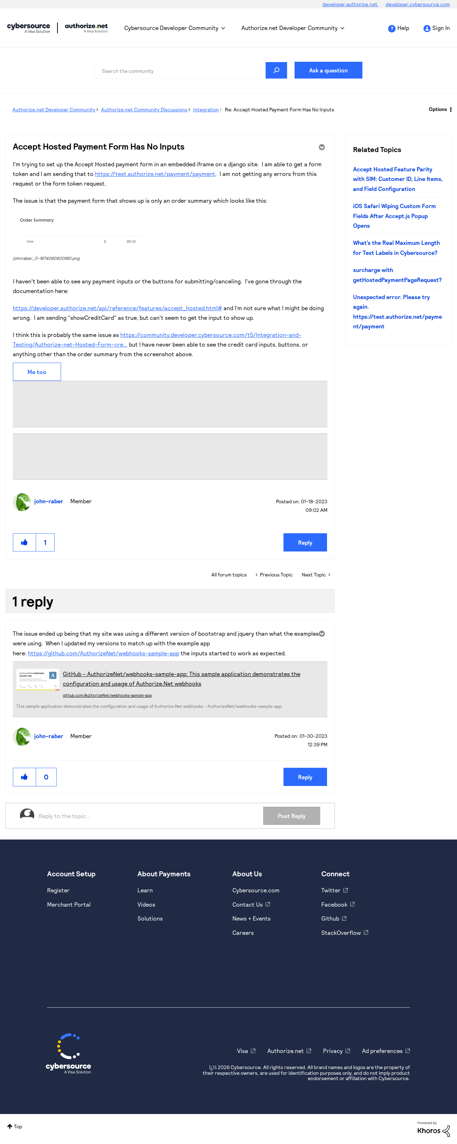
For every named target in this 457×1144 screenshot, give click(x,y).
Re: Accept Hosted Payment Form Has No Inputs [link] (279, 109)
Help (403, 27)
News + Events (251, 918)
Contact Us (247, 904)
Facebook (334, 904)
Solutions (150, 918)
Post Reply (292, 815)
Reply (305, 542)
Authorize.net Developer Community (289, 27)
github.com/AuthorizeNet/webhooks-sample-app (107, 695)
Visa (242, 1050)
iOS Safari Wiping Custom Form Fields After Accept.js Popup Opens (394, 215)
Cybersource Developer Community (28, 28)
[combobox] (191, 70)
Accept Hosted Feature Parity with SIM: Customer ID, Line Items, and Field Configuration (398, 179)
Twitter (331, 890)
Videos (146, 904)
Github (330, 918)
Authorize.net (285, 1050)
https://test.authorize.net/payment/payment (155, 173)
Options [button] (438, 109)
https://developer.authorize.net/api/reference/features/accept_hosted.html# (117, 307)
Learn (145, 890)
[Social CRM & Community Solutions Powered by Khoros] (434, 1128)
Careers (243, 932)
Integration (206, 109)
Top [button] (18, 1126)
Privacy (333, 1050)
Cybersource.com (256, 890)
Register (58, 890)
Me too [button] (36, 371)
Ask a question (328, 70)
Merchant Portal (69, 904)
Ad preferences (382, 1050)
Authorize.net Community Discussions (144, 109)
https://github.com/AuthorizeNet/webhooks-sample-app (103, 653)
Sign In (441, 27)
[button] (84, 231)
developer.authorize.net (350, 4)
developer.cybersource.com (418, 4)
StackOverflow (341, 932)
